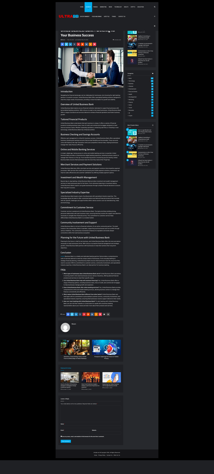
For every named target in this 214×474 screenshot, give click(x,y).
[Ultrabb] (68, 16)
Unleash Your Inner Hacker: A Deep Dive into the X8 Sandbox (145, 60)
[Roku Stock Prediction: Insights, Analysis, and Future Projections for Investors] (91, 377)
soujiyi (63, 256)
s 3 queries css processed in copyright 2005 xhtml (145, 44)
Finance (95, 7)
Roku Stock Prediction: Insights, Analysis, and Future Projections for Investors (90, 385)
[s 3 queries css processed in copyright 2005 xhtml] (132, 46)
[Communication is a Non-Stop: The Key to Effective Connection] (132, 53)
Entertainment (85, 16)
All (129, 113)
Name (63, 424)
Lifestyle (106, 16)
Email (63, 430)
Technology (118, 7)
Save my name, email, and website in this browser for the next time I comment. (83, 436)
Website (94, 430)
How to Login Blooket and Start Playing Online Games (145, 131)
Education (141, 7)
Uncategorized (132, 97)
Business (88, 7)
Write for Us (117, 455)
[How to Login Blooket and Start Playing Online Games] (132, 31)
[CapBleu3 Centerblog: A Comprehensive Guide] (132, 38)
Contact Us (121, 16)
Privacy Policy (101, 455)
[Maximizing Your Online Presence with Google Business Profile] (111, 377)
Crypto (133, 7)
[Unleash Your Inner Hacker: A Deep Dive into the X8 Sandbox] (132, 61)
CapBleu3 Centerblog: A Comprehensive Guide (144, 37)
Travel (114, 16)
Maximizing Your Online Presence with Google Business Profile (110, 385)
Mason (63, 39)
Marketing (103, 7)
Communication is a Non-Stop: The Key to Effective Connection (145, 52)
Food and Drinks (97, 16)
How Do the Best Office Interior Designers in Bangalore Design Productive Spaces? (69, 385)
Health (126, 7)
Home (81, 7)
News (110, 7)
